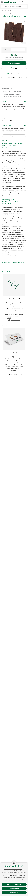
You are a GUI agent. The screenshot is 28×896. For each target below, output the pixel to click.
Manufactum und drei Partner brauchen (13, 869)
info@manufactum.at (14, 320)
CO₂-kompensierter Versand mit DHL (14, 59)
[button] (25, 21)
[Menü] (2, 2)
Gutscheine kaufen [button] (14, 374)
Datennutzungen (13, 872)
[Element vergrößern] (25, 43)
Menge (7, 49)
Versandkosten (20, 57)
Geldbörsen (11, 10)
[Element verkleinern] (23, 43)
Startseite (4, 10)
